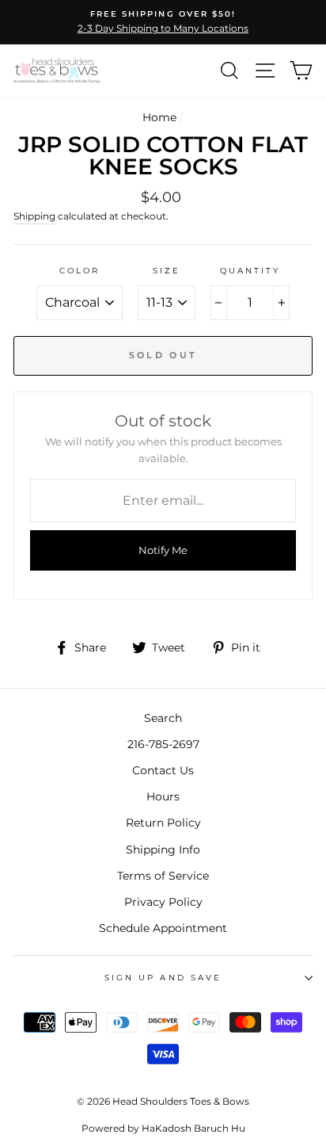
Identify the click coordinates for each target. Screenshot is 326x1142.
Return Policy (163, 822)
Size (166, 270)
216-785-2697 (163, 744)
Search (163, 718)
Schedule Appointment (163, 928)
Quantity (250, 270)
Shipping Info (163, 849)
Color (79, 270)
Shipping (34, 216)
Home (159, 117)
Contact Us (163, 770)
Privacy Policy (163, 902)
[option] (163, 22)
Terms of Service (163, 875)
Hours (163, 796)
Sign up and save (163, 977)
